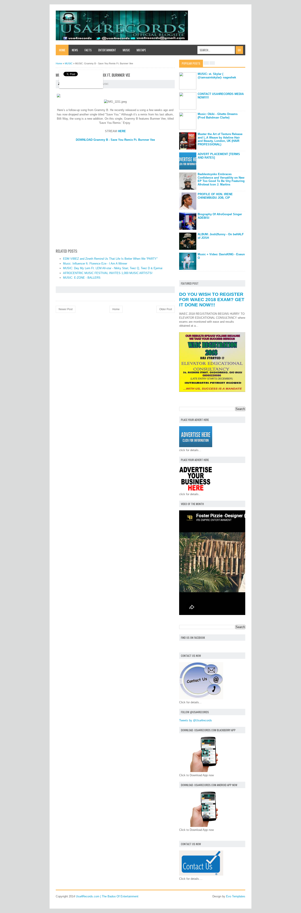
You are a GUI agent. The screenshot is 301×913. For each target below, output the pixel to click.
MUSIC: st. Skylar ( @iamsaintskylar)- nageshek (217, 75)
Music (126, 50)
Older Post (165, 309)
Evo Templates (235, 896)
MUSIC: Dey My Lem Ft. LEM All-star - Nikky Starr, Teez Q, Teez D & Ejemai (112, 268)
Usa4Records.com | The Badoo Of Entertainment (107, 896)
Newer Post (65, 309)
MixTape (141, 50)
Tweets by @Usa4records (195, 720)
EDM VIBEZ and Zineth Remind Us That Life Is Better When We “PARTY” (110, 258)
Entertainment (107, 50)
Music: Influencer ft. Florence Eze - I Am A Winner (95, 263)
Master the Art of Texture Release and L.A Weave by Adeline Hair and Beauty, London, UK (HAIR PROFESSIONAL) (220, 139)
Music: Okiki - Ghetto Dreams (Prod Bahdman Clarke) (218, 115)
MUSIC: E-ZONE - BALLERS (81, 277)
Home (62, 50)
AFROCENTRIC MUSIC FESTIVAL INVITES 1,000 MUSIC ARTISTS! (107, 273)
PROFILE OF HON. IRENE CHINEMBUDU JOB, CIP (215, 196)
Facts (88, 50)
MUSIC (105, 84)
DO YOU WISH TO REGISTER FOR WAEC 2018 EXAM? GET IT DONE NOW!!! (211, 299)
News (75, 50)
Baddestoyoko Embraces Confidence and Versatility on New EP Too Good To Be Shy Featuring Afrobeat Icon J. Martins (221, 179)
